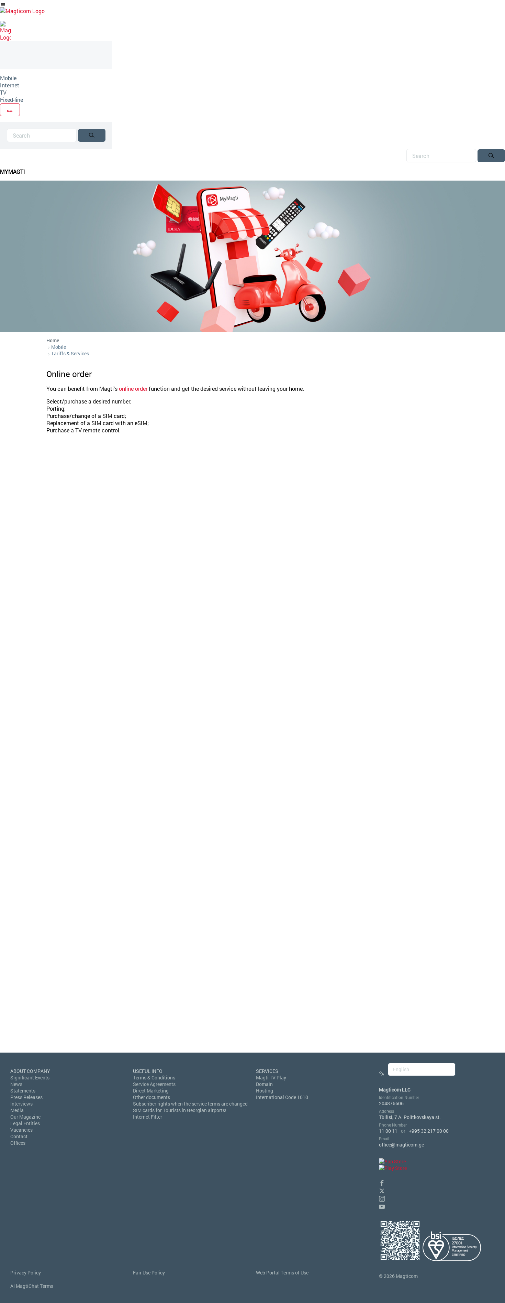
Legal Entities (25, 1123)
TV (3, 92)
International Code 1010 (282, 1097)
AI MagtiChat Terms (31, 1286)
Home (52, 340)
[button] (382, 1182)
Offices (17, 1143)
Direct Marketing (151, 1090)
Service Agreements (154, 1084)
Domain (264, 1084)
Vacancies (21, 1130)
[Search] (91, 135)
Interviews (21, 1103)
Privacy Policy (25, 1272)
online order (133, 388)
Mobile (8, 78)
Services (267, 1071)
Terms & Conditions (154, 1077)
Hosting (264, 1090)
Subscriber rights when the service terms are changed (190, 1103)
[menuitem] (56, 78)
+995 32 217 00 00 (429, 1131)
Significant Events (29, 1077)
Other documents (151, 1097)
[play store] (393, 1168)
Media (17, 1110)
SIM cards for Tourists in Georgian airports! (179, 1110)
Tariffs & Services (70, 353)
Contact (18, 1136)
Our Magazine (25, 1116)
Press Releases (26, 1097)
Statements (22, 1090)
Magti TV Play (271, 1077)
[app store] (392, 1161)
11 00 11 (388, 1131)
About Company (30, 1071)
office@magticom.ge (401, 1144)
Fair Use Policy (149, 1272)
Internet (9, 85)
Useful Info (147, 1071)
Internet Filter (147, 1116)
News (16, 1084)
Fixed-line (11, 99)
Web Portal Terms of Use (282, 1272)
